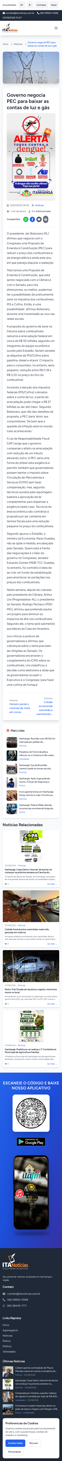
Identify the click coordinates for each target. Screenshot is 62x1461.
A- (30, 4)
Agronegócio (10, 1330)
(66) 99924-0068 (49, 13)
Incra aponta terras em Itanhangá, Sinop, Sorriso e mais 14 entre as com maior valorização (36, 795)
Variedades (9, 1351)
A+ (21, 4)
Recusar (33, 1443)
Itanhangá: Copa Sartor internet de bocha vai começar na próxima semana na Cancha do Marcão (28, 872)
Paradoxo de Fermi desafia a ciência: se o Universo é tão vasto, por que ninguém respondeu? (36, 755)
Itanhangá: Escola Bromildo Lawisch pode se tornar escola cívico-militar (34, 768)
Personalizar (14, 1451)
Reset (54, 5)
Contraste (41, 5)
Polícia (6, 1341)
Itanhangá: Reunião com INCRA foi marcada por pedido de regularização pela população (37, 742)
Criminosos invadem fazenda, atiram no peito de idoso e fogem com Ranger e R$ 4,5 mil (36, 1409)
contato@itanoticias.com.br (23, 1293)
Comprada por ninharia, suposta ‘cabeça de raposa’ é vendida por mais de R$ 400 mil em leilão (36, 1396)
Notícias (18, 44)
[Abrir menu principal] (56, 28)
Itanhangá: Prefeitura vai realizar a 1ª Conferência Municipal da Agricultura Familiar (30, 1051)
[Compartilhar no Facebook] (32, 219)
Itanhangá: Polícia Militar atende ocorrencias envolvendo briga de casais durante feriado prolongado (36, 808)
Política (7, 1346)
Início (5, 44)
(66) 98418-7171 (17, 1305)
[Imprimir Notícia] (45, 219)
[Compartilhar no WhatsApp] (25, 219)
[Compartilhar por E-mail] (39, 219)
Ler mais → (52, 884)
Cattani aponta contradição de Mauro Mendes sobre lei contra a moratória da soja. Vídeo (35, 1371)
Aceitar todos (15, 1443)
